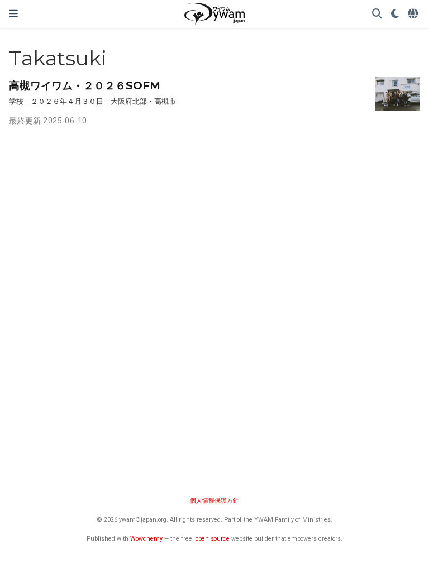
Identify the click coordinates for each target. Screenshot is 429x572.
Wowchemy (146, 538)
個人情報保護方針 (214, 500)
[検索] (377, 14)
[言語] (414, 14)
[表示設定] (395, 14)
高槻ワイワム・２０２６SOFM (84, 85)
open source (213, 538)
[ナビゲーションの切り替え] (13, 13)
